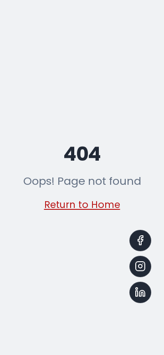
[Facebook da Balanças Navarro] (140, 241)
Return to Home (82, 204)
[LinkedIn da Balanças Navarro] (140, 293)
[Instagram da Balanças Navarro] (140, 267)
